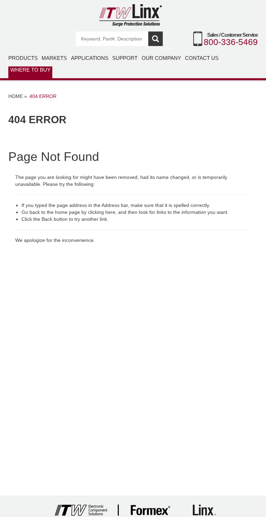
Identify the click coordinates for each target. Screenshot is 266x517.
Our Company (161, 58)
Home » (17, 96)
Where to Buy (30, 70)
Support (125, 58)
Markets (54, 58)
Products (23, 58)
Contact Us (202, 58)
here (110, 212)
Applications (89, 58)
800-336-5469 (231, 42)
